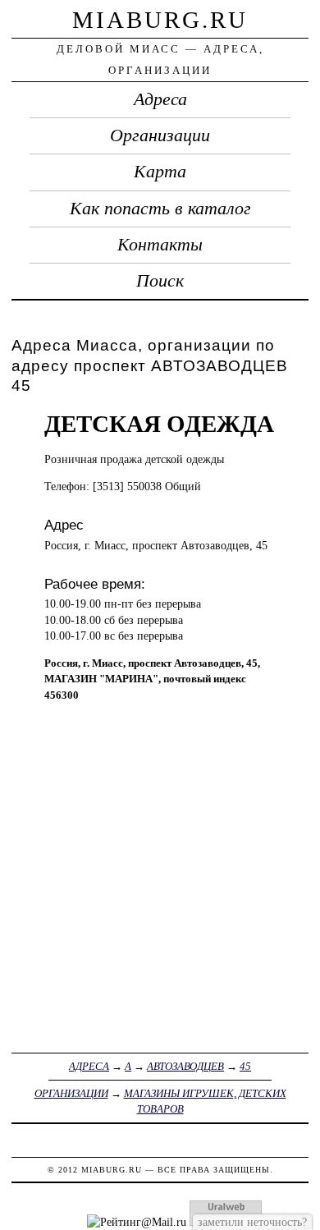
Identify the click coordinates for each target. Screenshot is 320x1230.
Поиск (160, 281)
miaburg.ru (160, 20)
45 (245, 1066)
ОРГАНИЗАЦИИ (71, 1093)
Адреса (160, 99)
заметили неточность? (252, 1221)
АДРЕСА (89, 1066)
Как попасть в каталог (160, 208)
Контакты (160, 245)
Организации (160, 135)
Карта (160, 171)
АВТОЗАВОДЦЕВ (185, 1066)
